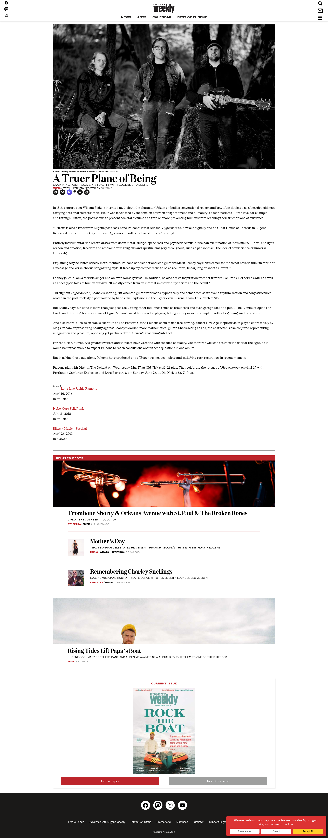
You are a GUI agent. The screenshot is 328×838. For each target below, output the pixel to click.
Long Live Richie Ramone (79, 388)
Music (57, 188)
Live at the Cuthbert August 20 (92, 519)
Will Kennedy (75, 188)
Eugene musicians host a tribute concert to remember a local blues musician (150, 577)
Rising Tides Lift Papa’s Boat (104, 650)
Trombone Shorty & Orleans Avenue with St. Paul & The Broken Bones (158, 512)
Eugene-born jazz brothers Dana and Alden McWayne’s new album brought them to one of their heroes (147, 657)
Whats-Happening (112, 552)
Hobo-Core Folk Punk (68, 408)
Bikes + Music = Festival (70, 428)
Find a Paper (110, 781)
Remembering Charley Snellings (131, 571)
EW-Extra (74, 524)
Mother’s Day (107, 541)
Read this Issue (218, 781)
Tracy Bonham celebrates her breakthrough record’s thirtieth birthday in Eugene (155, 547)
